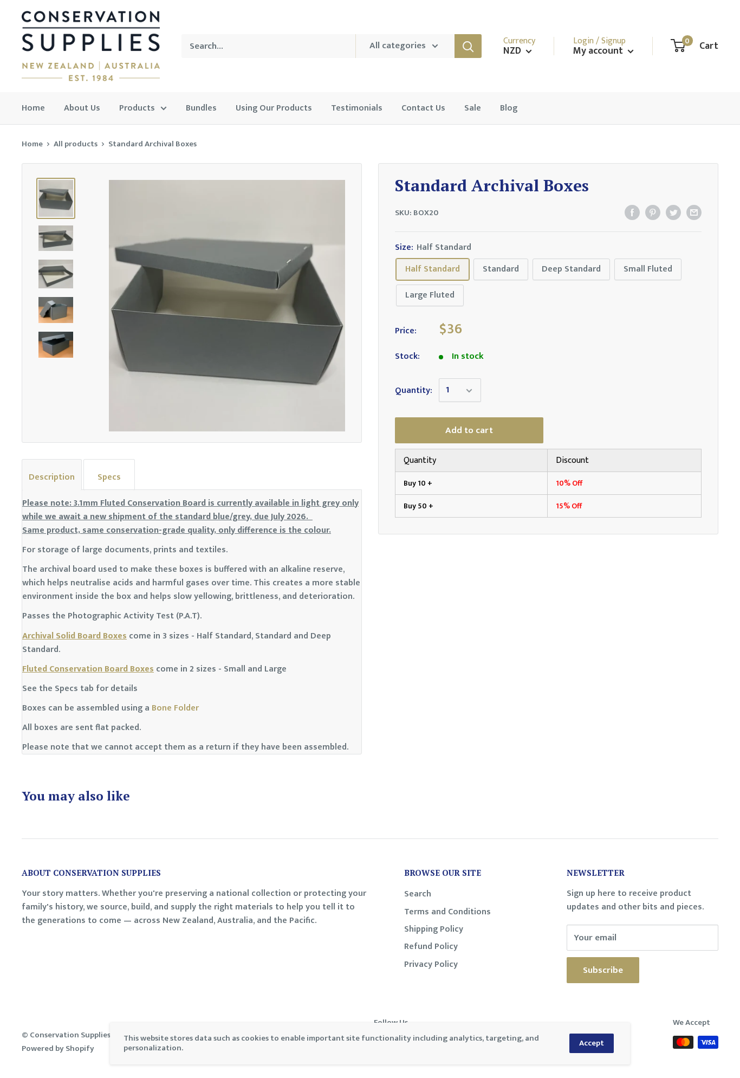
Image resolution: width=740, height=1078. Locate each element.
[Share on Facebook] (632, 212)
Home (32, 144)
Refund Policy (431, 946)
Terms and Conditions (447, 912)
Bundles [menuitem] (201, 108)
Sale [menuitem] (472, 108)
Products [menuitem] (137, 108)
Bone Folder (175, 708)
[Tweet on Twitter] (673, 212)
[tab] (52, 474)
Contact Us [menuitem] (423, 108)
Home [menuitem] (33, 108)
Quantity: (413, 390)
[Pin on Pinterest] (652, 212)
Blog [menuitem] (508, 108)
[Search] (468, 46)
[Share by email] (694, 212)
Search (417, 894)
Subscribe (603, 970)
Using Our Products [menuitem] (274, 108)
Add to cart (469, 430)
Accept (591, 1043)
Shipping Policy (433, 929)
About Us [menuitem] (82, 108)
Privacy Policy (431, 964)
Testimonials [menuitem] (356, 108)
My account (599, 51)
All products (76, 144)
